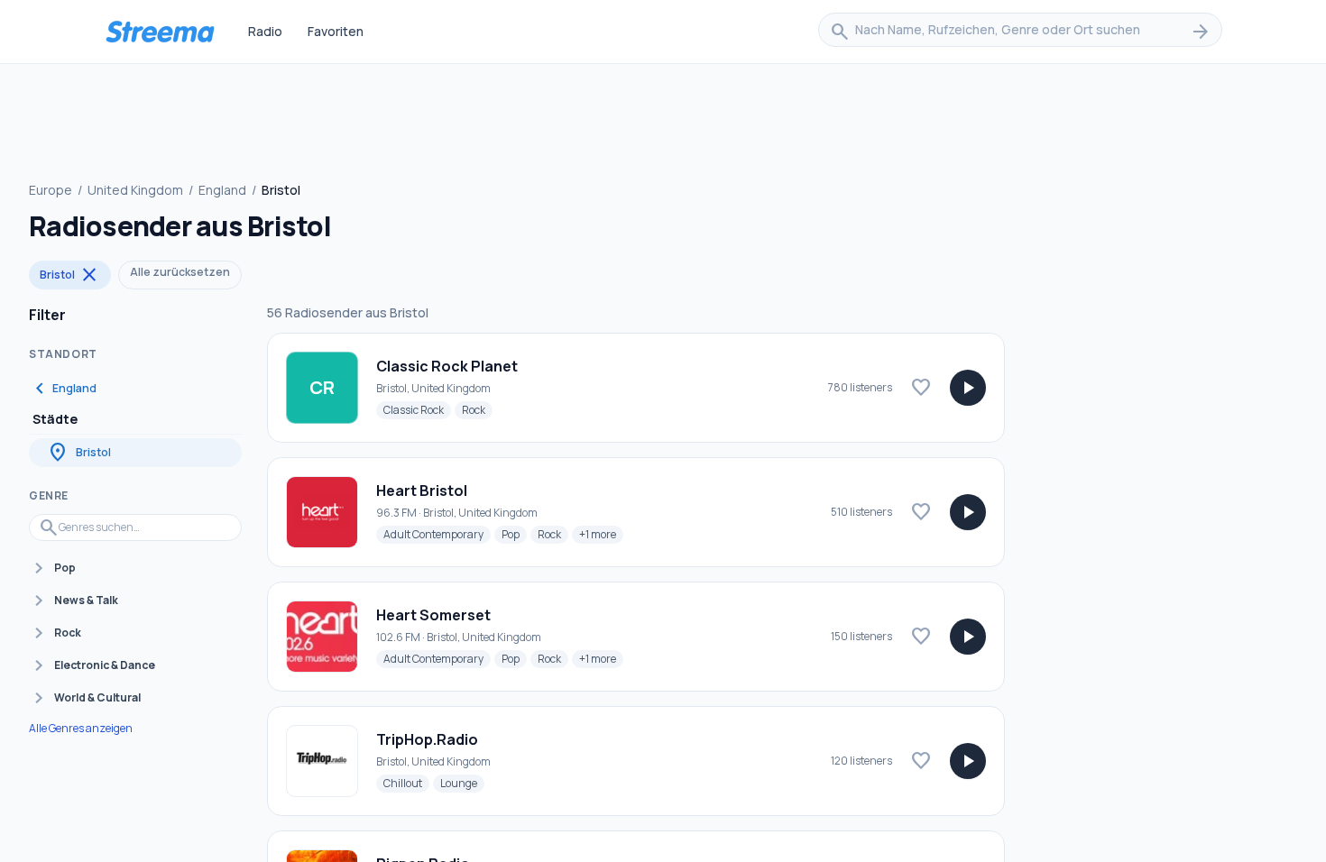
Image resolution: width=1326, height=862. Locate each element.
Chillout (406, 783)
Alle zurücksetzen (180, 272)
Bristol (70, 275)
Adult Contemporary (437, 534)
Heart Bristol (421, 490)
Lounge (462, 783)
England (222, 189)
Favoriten (336, 31)
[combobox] (1020, 31)
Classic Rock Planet (447, 366)
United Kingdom (135, 189)
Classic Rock (417, 409)
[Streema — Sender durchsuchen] (160, 31)
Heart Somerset (433, 615)
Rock (477, 409)
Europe (50, 189)
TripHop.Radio (427, 739)
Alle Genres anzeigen (81, 728)
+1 (601, 534)
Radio (265, 31)
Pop (514, 534)
